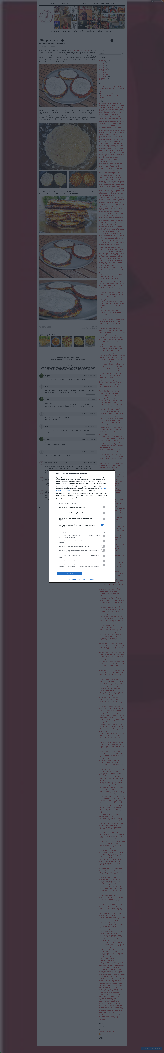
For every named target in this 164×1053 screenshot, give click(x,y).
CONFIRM (70, 573)
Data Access (82, 579)
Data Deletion (72, 579)
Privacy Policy (91, 579)
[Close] (111, 473)
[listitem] (82, 503)
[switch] (103, 507)
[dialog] (82, 526)
